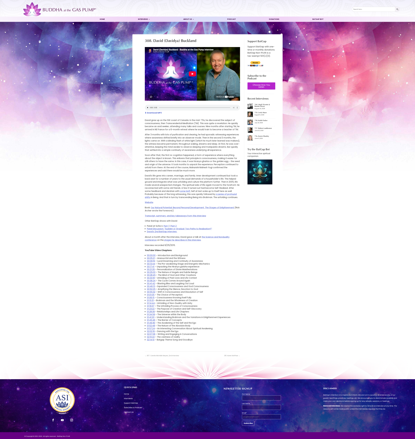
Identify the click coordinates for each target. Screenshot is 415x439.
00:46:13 (151, 286)
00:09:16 (151, 261)
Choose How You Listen (261, 85)
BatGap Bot (317, 19)
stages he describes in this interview (182, 240)
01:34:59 (151, 314)
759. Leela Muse (261, 112)
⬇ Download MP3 (153, 112)
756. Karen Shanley (262, 136)
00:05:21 (151, 258)
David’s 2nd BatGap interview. (162, 231)
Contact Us (129, 412)
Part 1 (166, 226)
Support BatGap (131, 403)
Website (149, 202)
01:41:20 (150, 317)
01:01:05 (150, 294)
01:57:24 (151, 328)
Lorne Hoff (185, 191)
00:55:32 (151, 292)
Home (102, 19)
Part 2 (174, 226)
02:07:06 (151, 334)
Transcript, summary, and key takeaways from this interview (175, 215)
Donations (274, 19)
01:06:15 (150, 297)
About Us (187, 19)
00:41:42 (151, 283)
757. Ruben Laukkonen (263, 128)
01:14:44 (151, 303)
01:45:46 (151, 320)
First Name (246, 394)
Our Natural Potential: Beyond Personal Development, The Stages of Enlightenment (193, 207)
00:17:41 (150, 266)
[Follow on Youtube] (62, 420)
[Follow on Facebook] (53, 420)
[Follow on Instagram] (71, 420)
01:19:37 (150, 306)
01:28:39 (151, 311)
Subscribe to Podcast (133, 408)
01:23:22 (151, 308)
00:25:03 (151, 272)
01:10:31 (150, 300)
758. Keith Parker (261, 120)
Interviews (143, 19)
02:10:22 (151, 336)
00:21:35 (151, 269)
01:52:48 (151, 325)
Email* (244, 413)
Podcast (231, 19)
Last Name (246, 403)
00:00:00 (151, 255)
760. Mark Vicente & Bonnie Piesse (262, 105)
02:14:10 (150, 339)
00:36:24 (151, 280)
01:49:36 (151, 322)
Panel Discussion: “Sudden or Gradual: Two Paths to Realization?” (179, 228)
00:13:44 (151, 263)
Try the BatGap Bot (258, 149)
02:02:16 (151, 331)
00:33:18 (151, 277)
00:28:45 (151, 275)
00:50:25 (151, 289)
